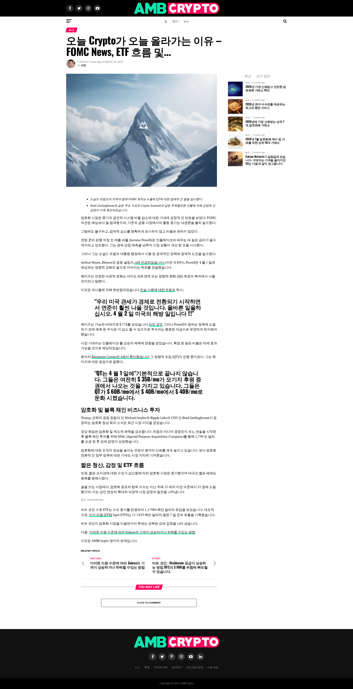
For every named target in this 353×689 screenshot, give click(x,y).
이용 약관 (212, 667)
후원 (146, 667)
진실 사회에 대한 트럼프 (157, 290)
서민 (83, 65)
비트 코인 (156, 324)
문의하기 (177, 667)
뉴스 (186, 21)
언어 (174, 21)
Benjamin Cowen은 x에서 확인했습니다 (120, 357)
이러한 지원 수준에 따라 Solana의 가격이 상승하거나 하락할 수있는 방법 (142, 532)
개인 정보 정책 (194, 667)
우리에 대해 (160, 667)
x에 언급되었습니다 (149, 262)
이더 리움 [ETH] (100, 515)
